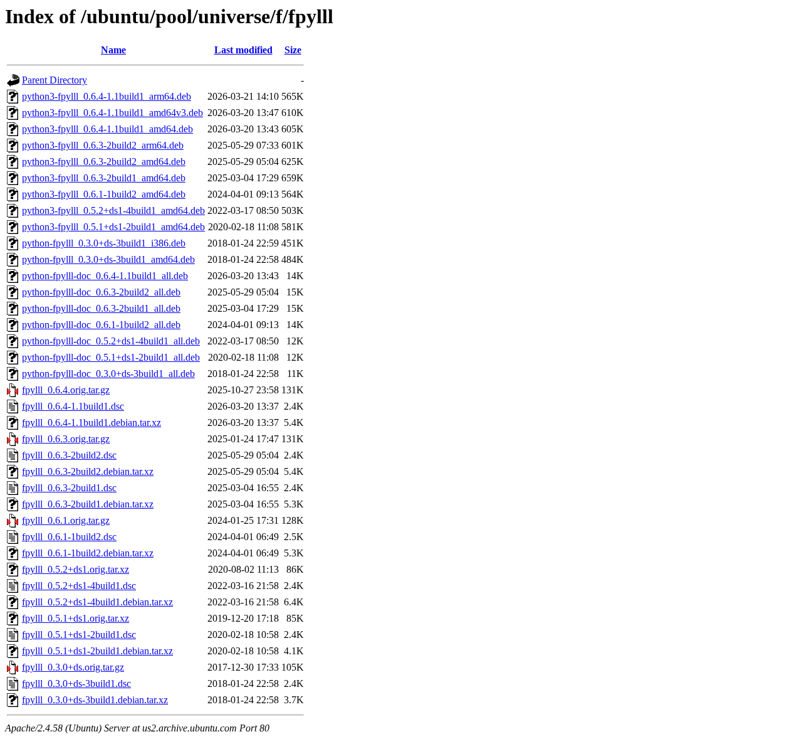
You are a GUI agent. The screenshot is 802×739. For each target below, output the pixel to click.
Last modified (243, 50)
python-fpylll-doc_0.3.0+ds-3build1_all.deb (108, 373)
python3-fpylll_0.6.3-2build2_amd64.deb (103, 161)
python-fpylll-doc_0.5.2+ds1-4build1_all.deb (111, 341)
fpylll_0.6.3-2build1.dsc (69, 487)
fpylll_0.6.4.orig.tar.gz (66, 390)
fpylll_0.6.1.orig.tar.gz (66, 520)
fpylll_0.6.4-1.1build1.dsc (73, 406)
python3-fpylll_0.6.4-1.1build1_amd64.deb (107, 129)
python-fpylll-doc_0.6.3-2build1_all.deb (101, 308)
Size (292, 50)
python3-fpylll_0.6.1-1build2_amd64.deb (103, 194)
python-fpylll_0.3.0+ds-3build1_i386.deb (103, 243)
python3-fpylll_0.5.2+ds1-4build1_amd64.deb (113, 210)
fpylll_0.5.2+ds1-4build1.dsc (79, 585)
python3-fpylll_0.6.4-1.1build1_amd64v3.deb (112, 112)
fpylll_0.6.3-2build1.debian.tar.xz (88, 504)
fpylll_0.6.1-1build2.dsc (69, 536)
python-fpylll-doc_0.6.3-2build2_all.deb (101, 292)
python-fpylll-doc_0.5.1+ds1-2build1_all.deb (111, 357)
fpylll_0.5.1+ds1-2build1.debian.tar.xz (97, 651)
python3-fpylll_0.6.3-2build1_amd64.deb (103, 178)
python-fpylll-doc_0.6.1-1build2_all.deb (101, 324)
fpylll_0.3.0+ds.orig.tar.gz (73, 667)
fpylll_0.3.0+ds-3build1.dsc (76, 683)
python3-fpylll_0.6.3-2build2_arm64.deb (103, 145)
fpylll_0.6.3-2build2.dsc (69, 455)
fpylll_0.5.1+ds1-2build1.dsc (79, 634)
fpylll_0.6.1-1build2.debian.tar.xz (88, 553)
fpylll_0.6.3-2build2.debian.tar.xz (88, 471)
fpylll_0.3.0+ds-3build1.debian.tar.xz (95, 699)
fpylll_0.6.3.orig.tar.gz (66, 438)
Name (113, 50)
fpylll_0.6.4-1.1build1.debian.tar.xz (91, 422)
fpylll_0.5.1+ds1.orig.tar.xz (75, 618)
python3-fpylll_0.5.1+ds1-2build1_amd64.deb (113, 226)
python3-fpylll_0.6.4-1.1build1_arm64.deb (106, 96)
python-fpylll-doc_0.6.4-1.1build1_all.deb (105, 275)
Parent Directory (54, 80)
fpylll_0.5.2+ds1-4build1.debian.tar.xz (97, 602)
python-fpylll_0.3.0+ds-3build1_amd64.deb (108, 259)
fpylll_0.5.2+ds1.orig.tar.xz (75, 569)
